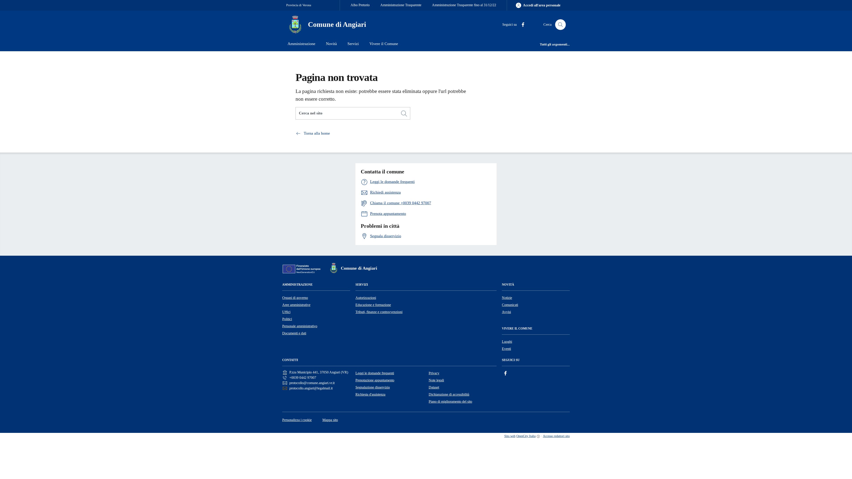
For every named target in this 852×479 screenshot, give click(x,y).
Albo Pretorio (360, 5)
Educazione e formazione (373, 305)
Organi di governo (295, 298)
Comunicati (510, 305)
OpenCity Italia (526, 436)
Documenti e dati (294, 333)
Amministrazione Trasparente (400, 5)
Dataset (434, 387)
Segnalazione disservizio (372, 387)
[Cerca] (404, 113)
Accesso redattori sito (556, 436)
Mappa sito (330, 420)
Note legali (436, 380)
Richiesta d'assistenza (370, 394)
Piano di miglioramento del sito (450, 401)
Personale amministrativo (299, 326)
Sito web (509, 436)
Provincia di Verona (298, 5)
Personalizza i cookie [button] (297, 420)
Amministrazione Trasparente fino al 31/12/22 (464, 5)
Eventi (506, 349)
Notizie (507, 298)
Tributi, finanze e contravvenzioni (378, 312)
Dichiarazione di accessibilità (449, 394)
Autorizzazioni (365, 298)
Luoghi (507, 342)
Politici (287, 319)
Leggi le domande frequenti (374, 373)
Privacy (434, 373)
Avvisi (506, 312)
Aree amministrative (296, 305)
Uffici (286, 312)
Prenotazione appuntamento (374, 380)
